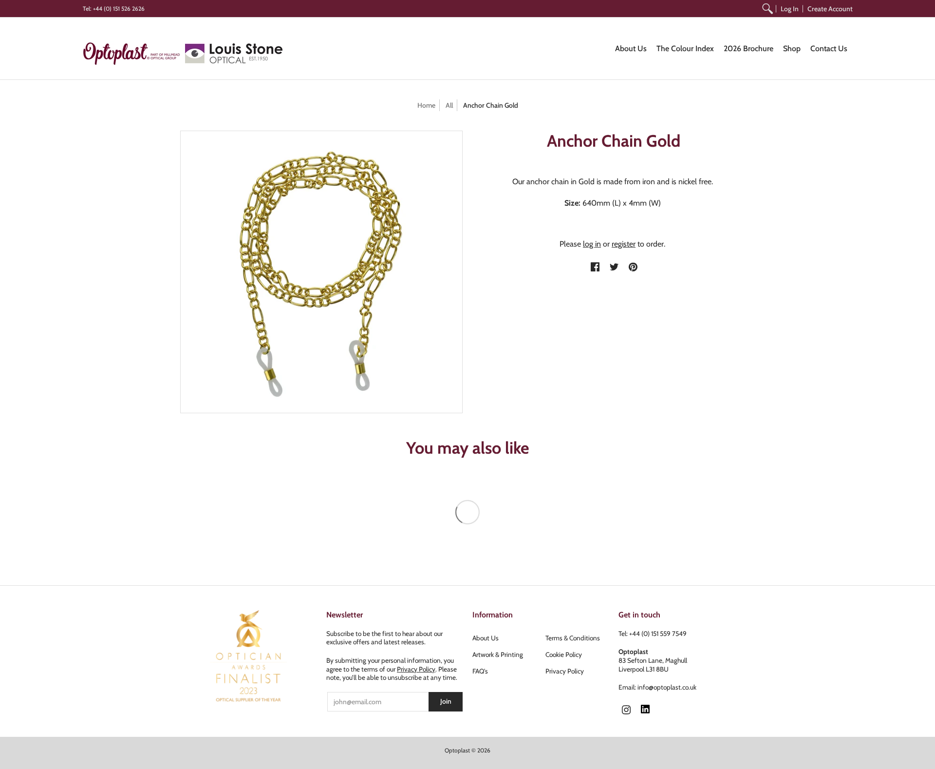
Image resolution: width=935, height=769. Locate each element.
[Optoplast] (134, 53)
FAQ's (480, 671)
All (449, 105)
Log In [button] (790, 8)
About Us (485, 638)
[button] (595, 267)
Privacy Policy (416, 669)
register (624, 244)
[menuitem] (767, 8)
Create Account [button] (830, 8)
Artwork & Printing (497, 654)
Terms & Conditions (572, 638)
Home (426, 105)
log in (592, 244)
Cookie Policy (563, 654)
